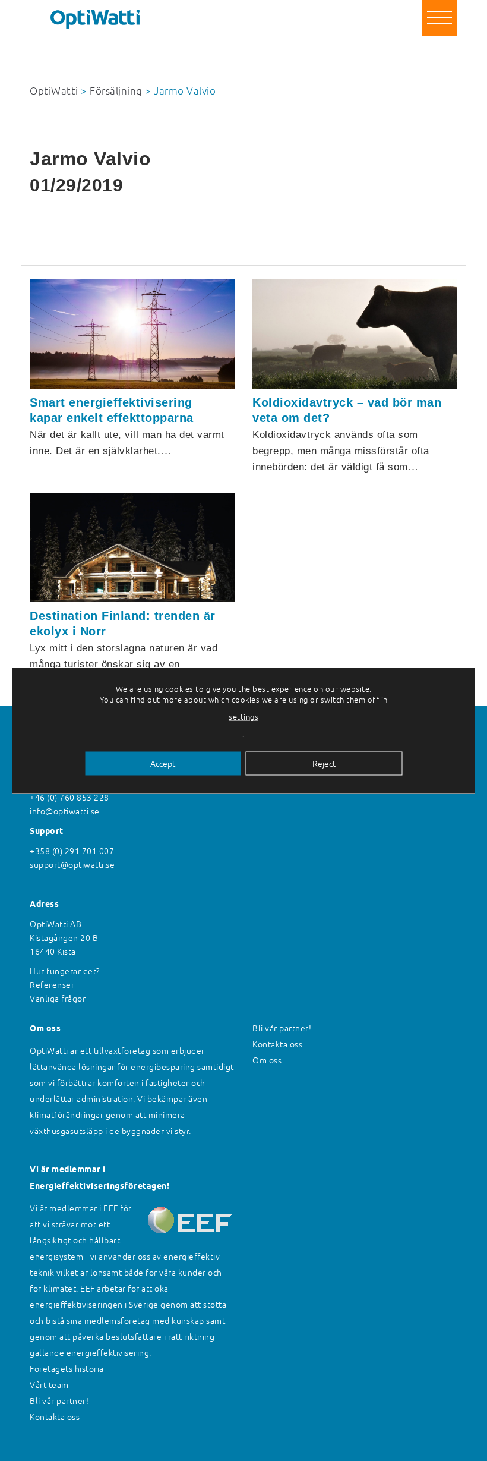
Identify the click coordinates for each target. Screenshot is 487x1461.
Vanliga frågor (58, 998)
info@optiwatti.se (65, 811)
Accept (162, 764)
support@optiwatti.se (72, 865)
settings (243, 717)
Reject (324, 764)
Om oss (267, 1060)
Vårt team (49, 1385)
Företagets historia (67, 1369)
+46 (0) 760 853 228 (69, 797)
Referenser (52, 985)
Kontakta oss (55, 1417)
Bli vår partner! (59, 1401)
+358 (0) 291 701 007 (72, 851)
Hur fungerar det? (65, 971)
